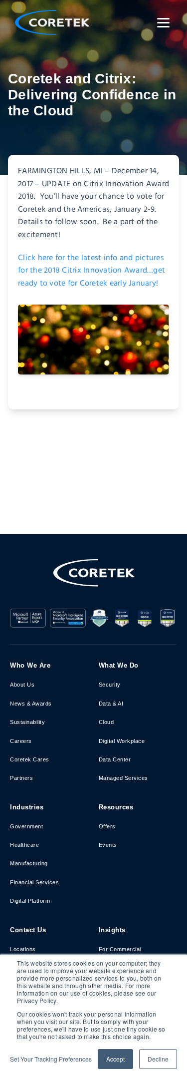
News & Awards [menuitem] (31, 704)
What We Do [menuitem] (119, 665)
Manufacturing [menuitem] (29, 863)
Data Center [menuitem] (115, 759)
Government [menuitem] (26, 826)
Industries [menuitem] (26, 807)
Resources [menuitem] (116, 807)
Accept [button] (115, 1059)
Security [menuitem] (110, 685)
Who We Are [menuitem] (30, 665)
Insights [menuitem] (112, 930)
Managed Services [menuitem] (123, 778)
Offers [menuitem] (107, 826)
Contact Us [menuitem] (28, 930)
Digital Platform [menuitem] (30, 901)
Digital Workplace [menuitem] (122, 741)
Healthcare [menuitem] (24, 845)
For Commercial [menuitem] (120, 949)
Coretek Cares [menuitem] (29, 759)
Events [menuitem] (108, 845)
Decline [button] (158, 1059)
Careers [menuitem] (21, 741)
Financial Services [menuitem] (34, 882)
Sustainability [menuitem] (27, 722)
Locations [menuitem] (23, 949)
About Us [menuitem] (22, 685)
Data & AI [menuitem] (111, 704)
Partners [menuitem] (21, 778)
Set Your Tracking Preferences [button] (51, 1059)
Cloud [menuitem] (106, 722)
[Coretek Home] (94, 580)
